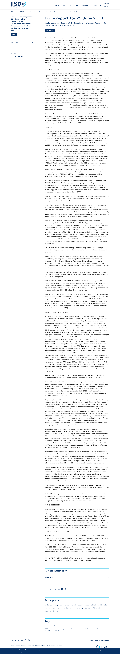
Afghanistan (49, 605)
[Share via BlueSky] (22, 56)
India (105, 605)
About (105, 4)
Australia (67, 605)
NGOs (59, 611)
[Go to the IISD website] (102, 648)
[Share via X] (12, 56)
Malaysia (52, 608)
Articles (94, 5)
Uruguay (80, 608)
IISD (91, 640)
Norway (59, 608)
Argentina (58, 605)
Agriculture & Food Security (54, 626)
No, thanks (104, 651)
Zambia (87, 608)
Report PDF (50, 30)
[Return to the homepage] (18, 4)
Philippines (67, 608)
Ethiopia (93, 605)
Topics (64, 5)
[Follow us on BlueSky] (29, 640)
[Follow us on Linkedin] (25, 640)
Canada (80, 605)
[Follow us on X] (19, 640)
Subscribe (106, 3)
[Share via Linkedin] (19, 56)
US (74, 608)
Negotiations (73, 5)
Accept (93, 651)
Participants (84, 5)
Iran (46, 608)
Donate (106, 6)
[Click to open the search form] (101, 5)
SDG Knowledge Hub (102, 640)
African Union (96, 608)
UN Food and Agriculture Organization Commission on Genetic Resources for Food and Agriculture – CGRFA (74, 630)
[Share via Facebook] (15, 56)
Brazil (74, 605)
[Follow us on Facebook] (22, 640)
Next (14, 34)
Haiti (100, 605)
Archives (56, 5)
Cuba (87, 605)
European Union (50, 611)
